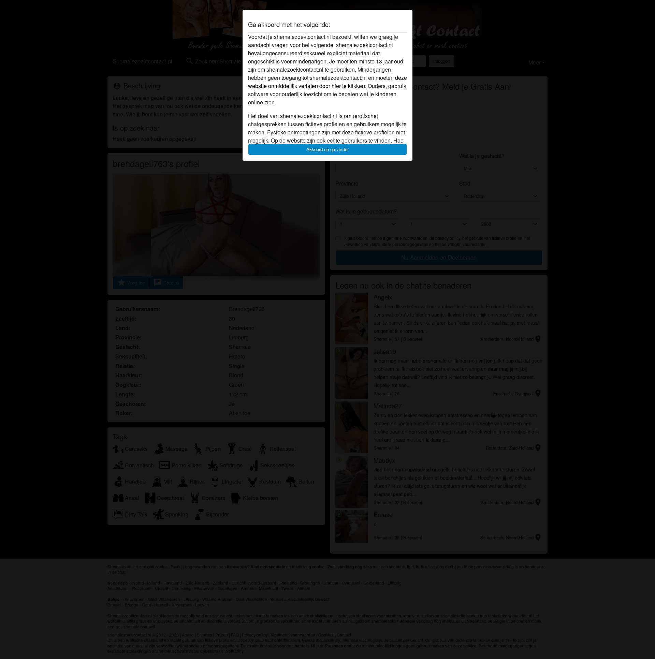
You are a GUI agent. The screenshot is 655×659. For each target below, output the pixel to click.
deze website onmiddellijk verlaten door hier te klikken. (327, 82)
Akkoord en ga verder (327, 149)
